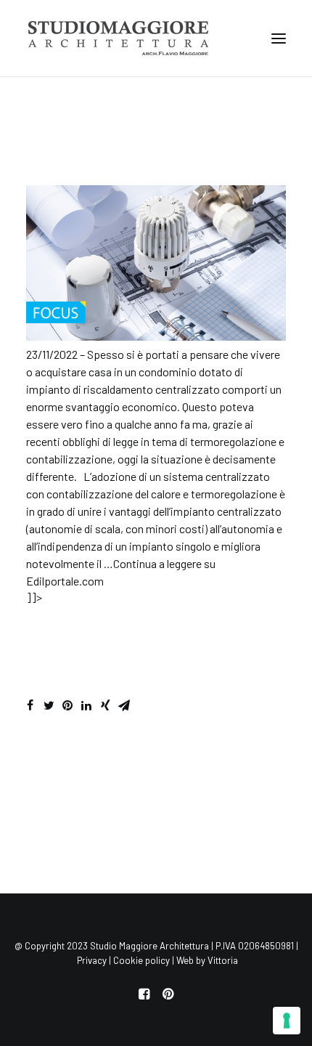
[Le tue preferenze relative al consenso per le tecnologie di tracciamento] (286, 1020)
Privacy (92, 960)
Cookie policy (141, 960)
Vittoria (223, 960)
